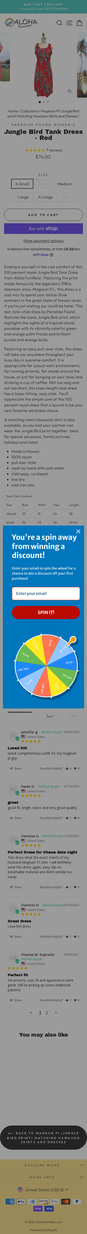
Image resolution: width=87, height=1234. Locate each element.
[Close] (78, 531)
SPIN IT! (46, 612)
